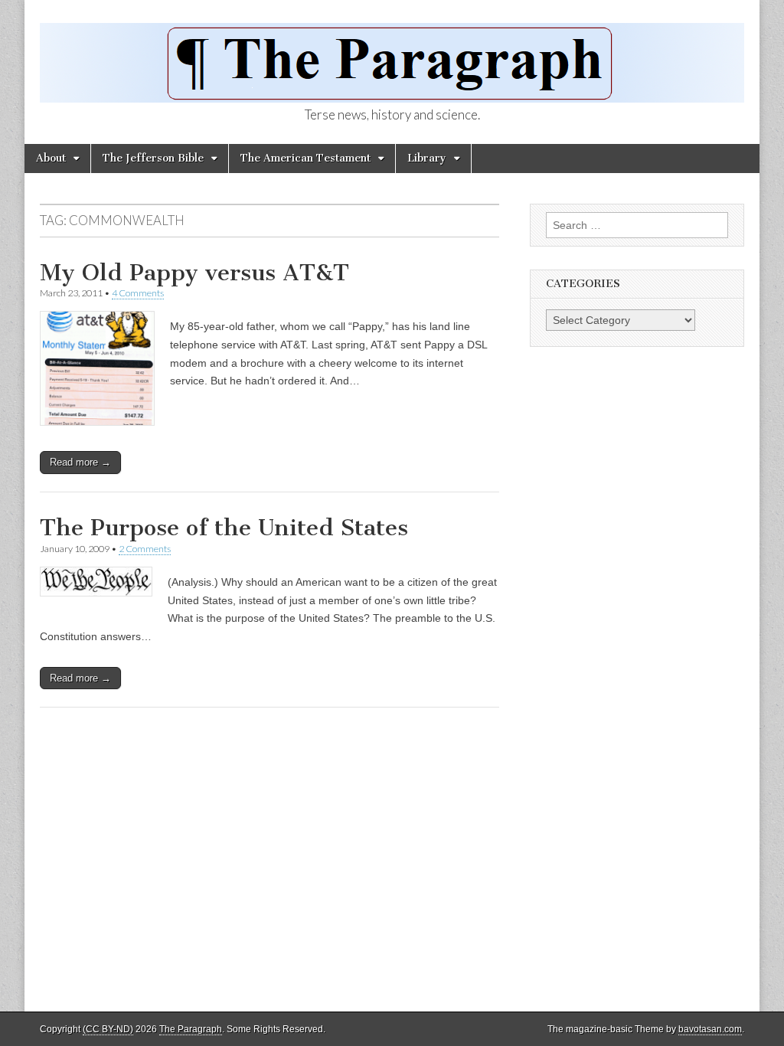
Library (426, 158)
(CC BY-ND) (108, 1029)
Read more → (80, 462)
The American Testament (305, 158)
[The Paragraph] (392, 54)
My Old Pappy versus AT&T (194, 272)
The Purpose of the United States (224, 527)
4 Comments (138, 293)
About (51, 158)
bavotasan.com (710, 1029)
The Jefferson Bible (153, 158)
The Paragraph (190, 1029)
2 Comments (145, 548)
